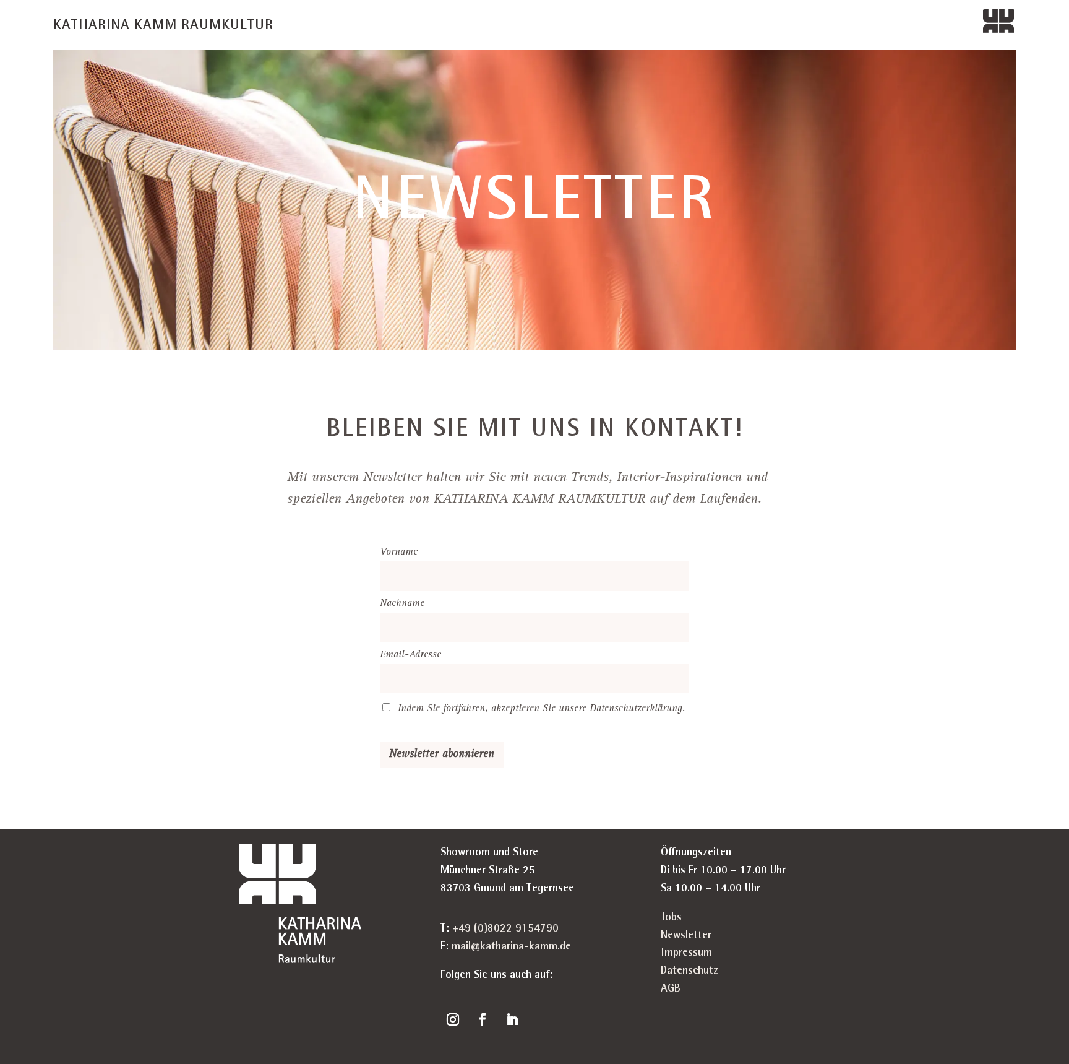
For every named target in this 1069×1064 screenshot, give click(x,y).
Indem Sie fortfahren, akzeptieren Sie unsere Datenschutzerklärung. (541, 709)
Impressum (686, 953)
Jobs (671, 917)
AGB (670, 989)
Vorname (399, 553)
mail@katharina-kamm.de (511, 947)
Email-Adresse (410, 655)
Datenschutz (689, 971)
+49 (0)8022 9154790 (505, 929)
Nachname (402, 604)
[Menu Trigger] (999, 26)
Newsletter (686, 935)
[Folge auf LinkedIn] (512, 1019)
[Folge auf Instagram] (452, 1019)
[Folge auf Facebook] (482, 1019)
